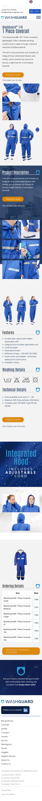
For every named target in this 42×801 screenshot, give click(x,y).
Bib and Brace (7, 721)
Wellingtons (6, 744)
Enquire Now (13, 75)
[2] (30, 229)
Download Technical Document (17, 651)
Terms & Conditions (8, 794)
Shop (37, 11)
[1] (11, 229)
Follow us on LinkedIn (13, 710)
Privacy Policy (6, 790)
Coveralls (5, 724)
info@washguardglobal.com (12, 12)
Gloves (4, 748)
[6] (30, 269)
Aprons (4, 740)
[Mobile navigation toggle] (38, 17)
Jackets (4, 728)
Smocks (4, 736)
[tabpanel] (8, 310)
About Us (5, 760)
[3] (11, 249)
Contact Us (6, 764)
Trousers (5, 732)
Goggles (4, 752)
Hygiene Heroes (8, 756)
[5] (11, 269)
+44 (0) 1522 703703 (8, 10)
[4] (30, 249)
